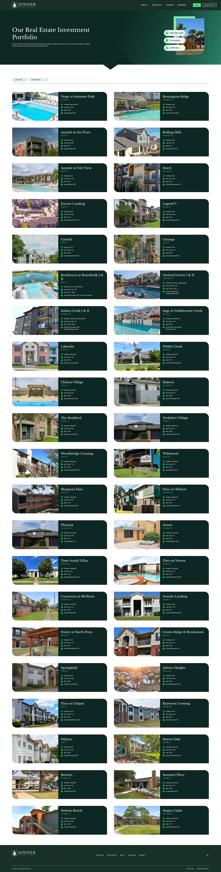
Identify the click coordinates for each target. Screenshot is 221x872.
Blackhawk (206, 868)
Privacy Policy (190, 868)
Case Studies (112, 855)
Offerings (181, 5)
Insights (170, 5)
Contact (142, 855)
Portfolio (156, 5)
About (143, 5)
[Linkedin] (207, 855)
